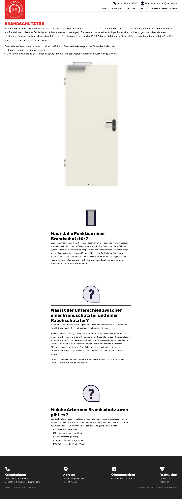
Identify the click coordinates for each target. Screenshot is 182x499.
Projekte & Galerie (159, 9)
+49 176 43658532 (127, 3)
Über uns (131, 9)
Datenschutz (165, 478)
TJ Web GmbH (159, 487)
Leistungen (116, 9)
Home (105, 9)
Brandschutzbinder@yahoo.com (161, 3)
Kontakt (173, 9)
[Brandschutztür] (91, 188)
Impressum (164, 482)
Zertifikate (142, 9)
